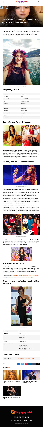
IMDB (33, 358)
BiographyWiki (4, 24)
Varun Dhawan (22, 275)
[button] (4, 2)
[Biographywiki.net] (21, 1)
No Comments (27, 24)
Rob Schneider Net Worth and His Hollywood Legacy (29, 382)
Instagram (28, 358)
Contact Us (24, 420)
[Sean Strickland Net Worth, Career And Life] (12, 391)
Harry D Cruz (15, 275)
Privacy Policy (17, 420)
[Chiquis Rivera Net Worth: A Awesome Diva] (12, 375)
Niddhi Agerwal (31, 277)
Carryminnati (17, 277)
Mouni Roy (33, 275)
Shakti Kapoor (10, 277)
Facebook (23, 358)
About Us (30, 420)
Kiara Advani (28, 275)
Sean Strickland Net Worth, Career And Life (11, 398)
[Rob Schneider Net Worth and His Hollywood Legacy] (31, 375)
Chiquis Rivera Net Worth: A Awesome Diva (11, 382)
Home (12, 420)
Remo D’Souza (24, 277)
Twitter (19, 358)
